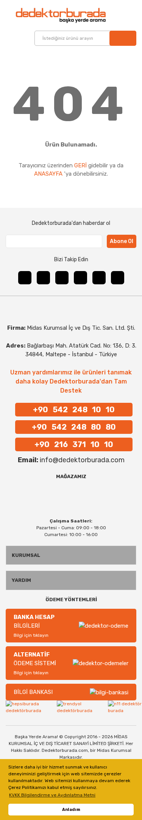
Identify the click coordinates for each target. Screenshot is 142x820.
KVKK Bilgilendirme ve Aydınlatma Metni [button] (52, 795)
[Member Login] (120, 15)
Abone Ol (121, 241)
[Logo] (49, 15)
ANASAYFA (48, 173)
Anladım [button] (71, 809)
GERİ (80, 165)
